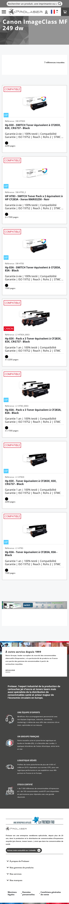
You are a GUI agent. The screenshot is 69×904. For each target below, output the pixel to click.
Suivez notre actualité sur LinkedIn (21, 850)
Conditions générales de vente (51, 893)
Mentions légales (12, 893)
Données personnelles (28, 893)
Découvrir (10, 670)
